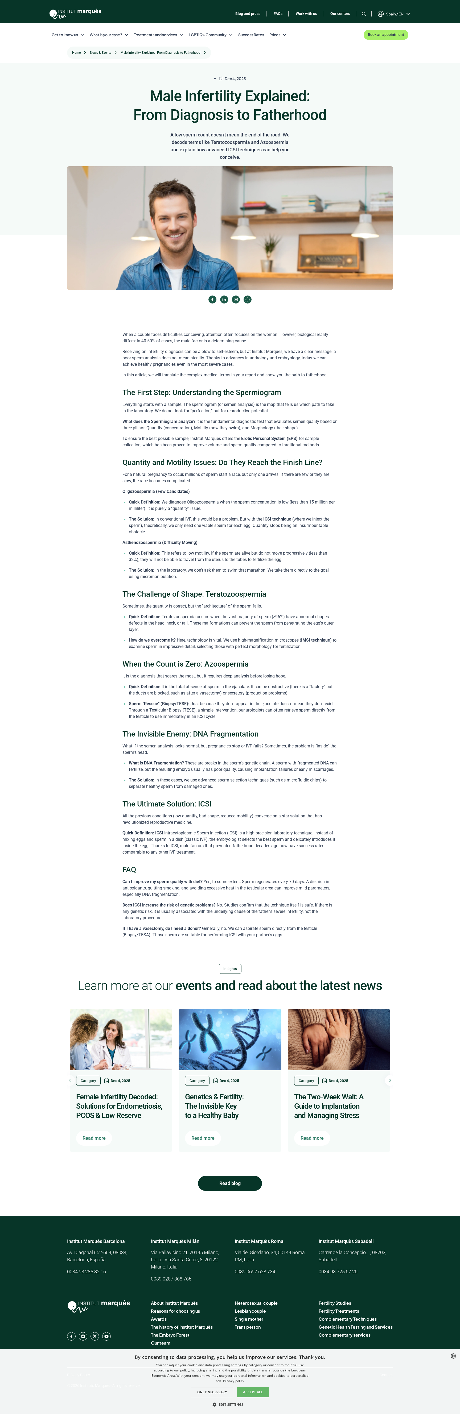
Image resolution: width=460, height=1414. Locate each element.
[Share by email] (236, 299)
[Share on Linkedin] (224, 299)
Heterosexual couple (256, 1303)
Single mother (249, 1319)
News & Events (100, 53)
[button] (230, 1404)
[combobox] (453, 1356)
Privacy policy (233, 1381)
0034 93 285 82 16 (86, 1271)
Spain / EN (395, 13)
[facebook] (71, 1336)
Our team (160, 1343)
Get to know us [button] (65, 34)
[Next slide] (390, 1080)
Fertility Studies (335, 1303)
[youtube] (106, 1336)
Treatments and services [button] (155, 34)
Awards (159, 1319)
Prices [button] (274, 34)
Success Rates (251, 34)
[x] (95, 1336)
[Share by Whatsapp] (247, 299)
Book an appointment (386, 34)
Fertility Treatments (339, 1311)
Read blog (230, 1183)
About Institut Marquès (174, 1303)
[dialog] (230, 1381)
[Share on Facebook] (212, 299)
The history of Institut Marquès (182, 1327)
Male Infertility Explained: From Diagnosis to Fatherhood (160, 53)
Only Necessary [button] (212, 1392)
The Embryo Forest (170, 1335)
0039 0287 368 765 (171, 1279)
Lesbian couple (250, 1311)
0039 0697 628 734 (255, 1271)
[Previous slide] (69, 1080)
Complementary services (345, 1335)
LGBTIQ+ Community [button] (208, 34)
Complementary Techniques (348, 1319)
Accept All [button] (253, 1392)
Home (76, 53)
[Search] (364, 14)
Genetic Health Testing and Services (356, 1327)
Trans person (248, 1327)
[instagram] (83, 1336)
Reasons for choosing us (175, 1311)
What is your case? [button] (106, 34)
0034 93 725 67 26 (338, 1271)
